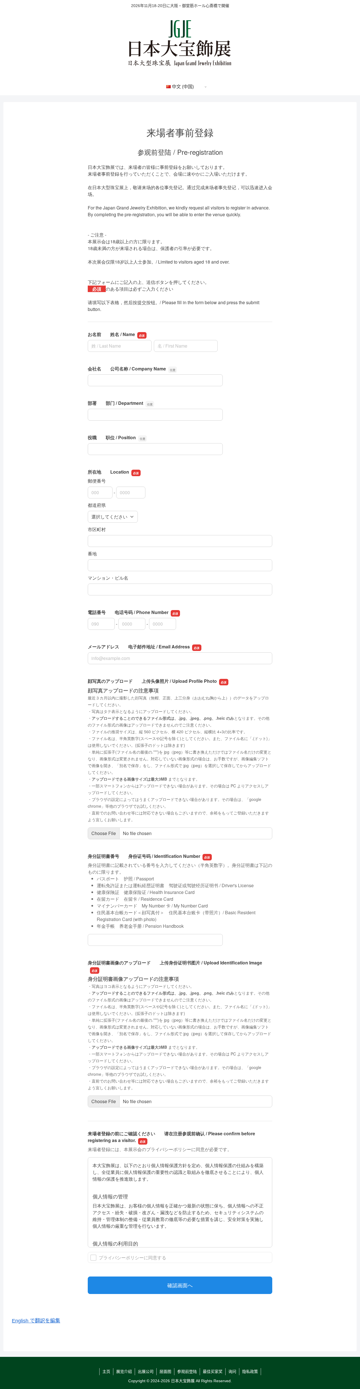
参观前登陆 (187, 1371)
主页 (106, 1371)
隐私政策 (250, 1371)
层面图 (165, 1371)
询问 (232, 1371)
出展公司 (146, 1371)
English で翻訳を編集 (36, 1321)
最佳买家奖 (212, 1371)
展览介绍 (124, 1371)
